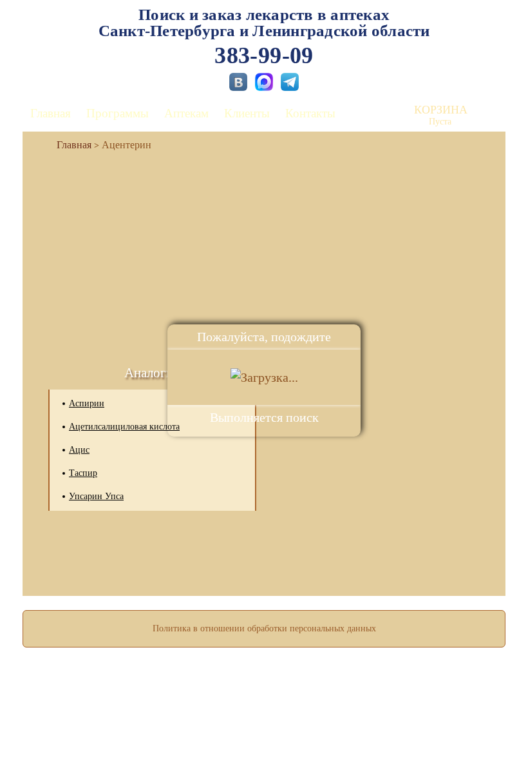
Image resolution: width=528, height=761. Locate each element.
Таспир (83, 473)
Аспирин (86, 403)
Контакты (310, 113)
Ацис (79, 450)
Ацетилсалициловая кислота (124, 426)
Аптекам (186, 113)
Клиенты (247, 113)
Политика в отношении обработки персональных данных (264, 628)
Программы (117, 113)
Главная (50, 113)
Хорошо (264, 713)
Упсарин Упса (96, 496)
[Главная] (69, 144)
